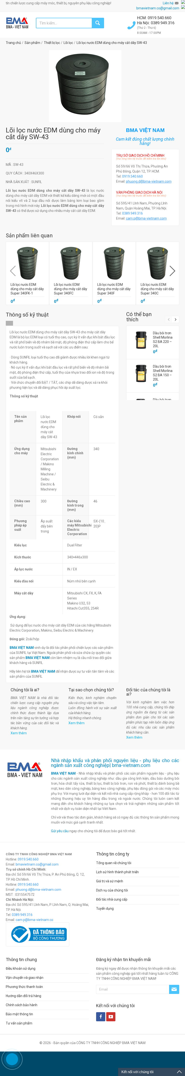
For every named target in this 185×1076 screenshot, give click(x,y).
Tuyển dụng (105, 908)
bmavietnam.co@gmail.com (157, 8)
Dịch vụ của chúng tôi (112, 890)
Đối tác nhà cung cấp (111, 899)
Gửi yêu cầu (60, 831)
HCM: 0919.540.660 (154, 17)
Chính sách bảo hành (21, 1005)
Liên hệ (168, 3)
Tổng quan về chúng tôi (113, 863)
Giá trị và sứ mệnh (109, 881)
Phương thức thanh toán (24, 987)
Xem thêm (19, 733)
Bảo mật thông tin (19, 1014)
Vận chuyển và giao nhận (24, 978)
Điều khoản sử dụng (20, 968)
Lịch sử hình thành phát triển (117, 872)
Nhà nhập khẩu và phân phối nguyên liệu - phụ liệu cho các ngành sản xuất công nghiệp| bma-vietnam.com (115, 763)
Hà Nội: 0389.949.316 (155, 22)
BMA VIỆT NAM (63, 773)
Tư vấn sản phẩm (19, 1023)
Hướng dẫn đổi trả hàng (23, 996)
